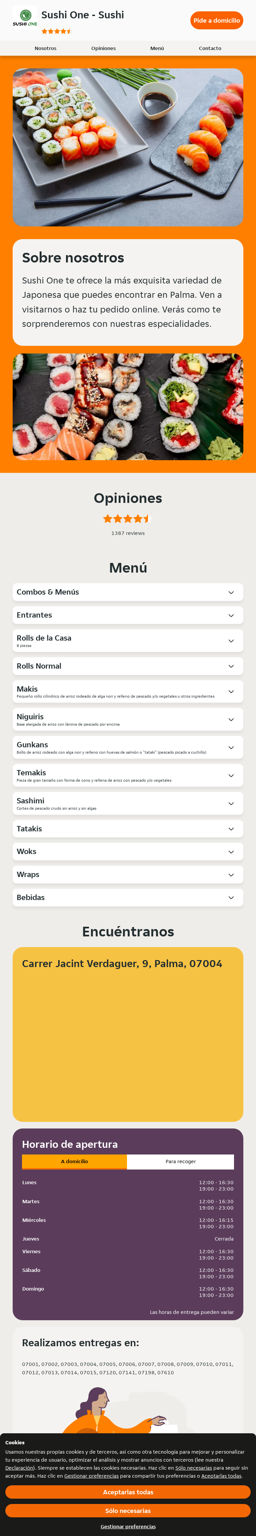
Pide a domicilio (217, 20)
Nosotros (45, 48)
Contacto (210, 48)
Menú (157, 48)
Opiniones (103, 48)
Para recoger (181, 1161)
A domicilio (74, 1161)
